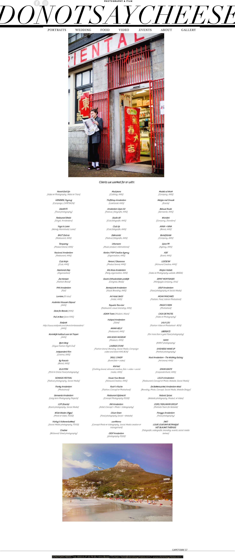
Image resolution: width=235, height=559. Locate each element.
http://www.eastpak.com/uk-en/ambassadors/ (63, 325)
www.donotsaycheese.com (167, 556)
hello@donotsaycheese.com (135, 556)
